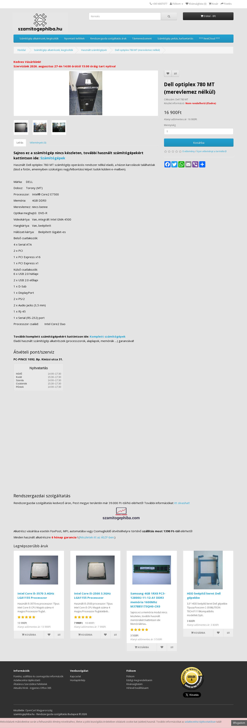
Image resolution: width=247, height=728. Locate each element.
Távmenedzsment (142, 38)
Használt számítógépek (94, 50)
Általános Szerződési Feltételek (30, 684)
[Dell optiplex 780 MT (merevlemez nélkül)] (86, 93)
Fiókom (130, 676)
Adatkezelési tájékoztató (27, 680)
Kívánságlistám (134, 684)
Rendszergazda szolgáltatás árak (108, 38)
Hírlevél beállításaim (137, 688)
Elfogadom (239, 723)
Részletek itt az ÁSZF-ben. (97, 537)
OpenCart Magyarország (38, 710)
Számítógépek (52, 158)
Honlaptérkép (77, 680)
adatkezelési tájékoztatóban (200, 721)
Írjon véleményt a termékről (212, 151)
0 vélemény (188, 151)
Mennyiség (170, 125)
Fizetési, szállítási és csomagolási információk (38, 676)
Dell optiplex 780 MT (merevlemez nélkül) (137, 50)
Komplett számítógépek (107, 336)
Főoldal (22, 50)
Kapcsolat (75, 676)
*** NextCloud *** (209, 38)
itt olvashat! (182, 503)
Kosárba (198, 142)
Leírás (20, 142)
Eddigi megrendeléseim (139, 680)
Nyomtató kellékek (74, 38)
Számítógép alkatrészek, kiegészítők (38, 38)
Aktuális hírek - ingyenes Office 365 (32, 688)
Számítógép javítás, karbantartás (175, 38)
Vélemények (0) (38, 142)
